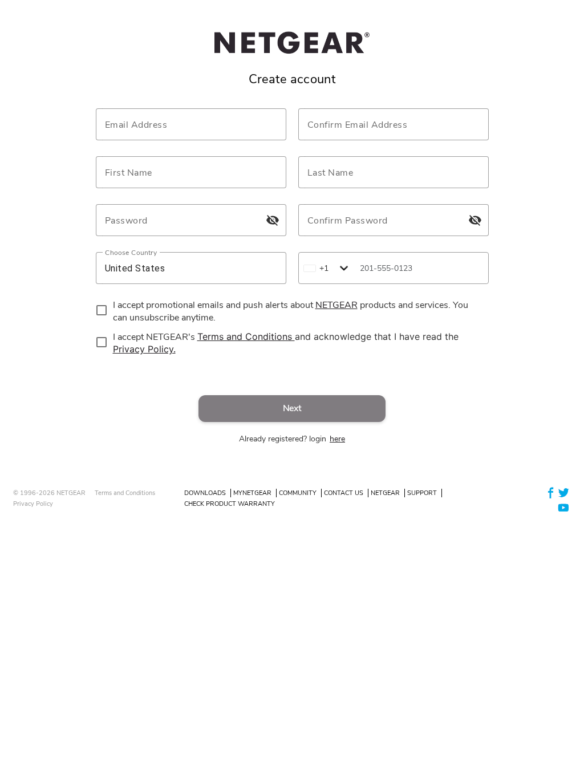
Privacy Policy (33, 504)
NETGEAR (385, 493)
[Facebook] (551, 492)
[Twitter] (563, 492)
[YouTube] (563, 506)
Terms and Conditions (125, 493)
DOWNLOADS (205, 493)
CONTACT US (343, 493)
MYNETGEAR (252, 493)
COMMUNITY (298, 493)
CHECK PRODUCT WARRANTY (229, 504)
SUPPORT (422, 493)
